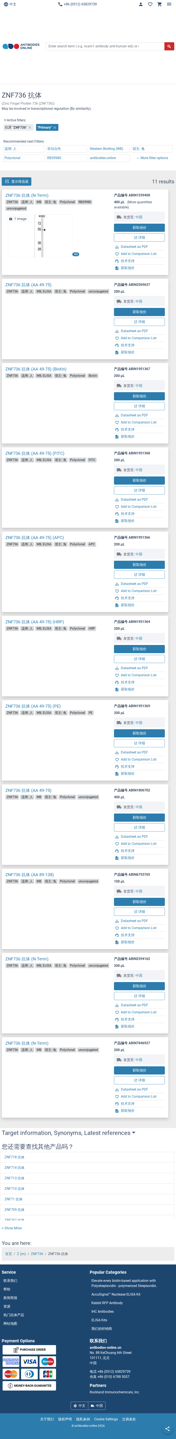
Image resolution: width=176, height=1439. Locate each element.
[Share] (167, 1429)
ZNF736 (37, 1254)
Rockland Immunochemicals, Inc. (115, 1392)
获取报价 (139, 228)
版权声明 (65, 1419)
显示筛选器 (20, 181)
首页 (8, 1254)
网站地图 (10, 1323)
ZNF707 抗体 (14, 1220)
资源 (6, 1306)
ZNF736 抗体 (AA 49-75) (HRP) (34, 621)
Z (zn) (21, 1254)
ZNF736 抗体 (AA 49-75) (28, 284)
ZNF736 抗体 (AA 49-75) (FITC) (34, 453)
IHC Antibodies (102, 1311)
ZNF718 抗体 (14, 1157)
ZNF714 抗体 (14, 1168)
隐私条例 (83, 1419)
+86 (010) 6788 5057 (113, 1377)
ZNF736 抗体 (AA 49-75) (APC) (34, 537)
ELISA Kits (99, 1320)
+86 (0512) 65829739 (80, 4)
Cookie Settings (106, 1419)
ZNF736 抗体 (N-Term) (27, 195)
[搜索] (169, 46)
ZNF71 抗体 (14, 1199)
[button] (12, 1228)
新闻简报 (10, 1298)
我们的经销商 (101, 1329)
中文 (12, 4)
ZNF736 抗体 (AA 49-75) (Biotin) (36, 369)
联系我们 (10, 1281)
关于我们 (47, 1419)
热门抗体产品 (13, 1315)
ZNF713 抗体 (14, 1178)
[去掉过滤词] (30, 127)
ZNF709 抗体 (14, 1210)
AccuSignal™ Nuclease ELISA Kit (115, 1294)
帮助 (6, 1289)
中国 (138, 217)
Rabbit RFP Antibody (107, 1303)
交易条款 (129, 1419)
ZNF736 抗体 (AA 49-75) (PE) (33, 706)
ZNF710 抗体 (14, 1189)
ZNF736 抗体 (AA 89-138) (29, 874)
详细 (141, 237)
